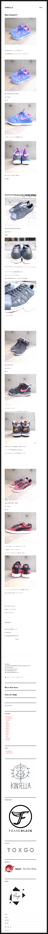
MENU (40, 7)
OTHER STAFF (9, 753)
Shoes (22, 677)
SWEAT (7, 726)
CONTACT (7, 920)
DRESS (7, 723)
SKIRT (7, 731)
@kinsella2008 (8, 705)
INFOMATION (9, 716)
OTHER (7, 739)
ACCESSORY (8, 718)
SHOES (7, 728)
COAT (7, 735)
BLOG (6, 914)
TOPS (7, 721)
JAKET (7, 733)
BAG (7, 736)
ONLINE (6, 923)
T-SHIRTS (8, 720)
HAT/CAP (8, 738)
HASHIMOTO (18, 677)
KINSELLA (9, 7)
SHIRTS (7, 725)
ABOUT (6, 917)
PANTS (7, 730)
